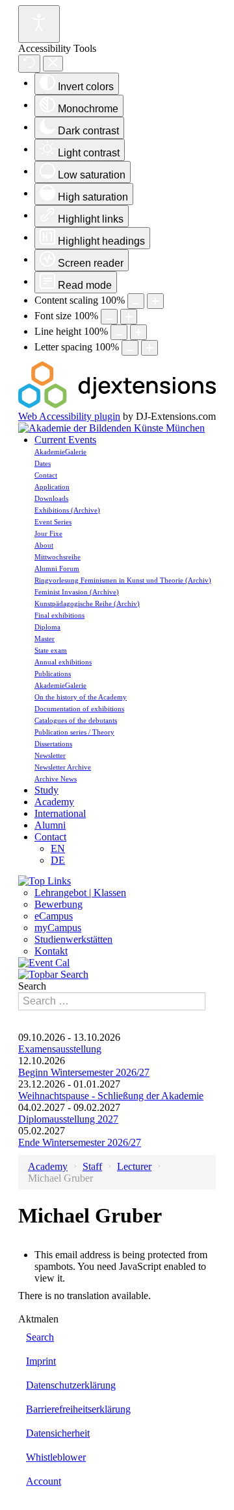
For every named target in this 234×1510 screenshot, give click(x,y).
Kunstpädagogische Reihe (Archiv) (87, 603)
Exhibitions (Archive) (67, 510)
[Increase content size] (155, 301)
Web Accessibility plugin (69, 416)
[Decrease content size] (135, 301)
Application (52, 487)
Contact (45, 475)
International (60, 813)
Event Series (53, 522)
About (43, 545)
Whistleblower (56, 1457)
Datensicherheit (58, 1433)
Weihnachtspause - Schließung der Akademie (110, 1095)
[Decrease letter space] (130, 348)
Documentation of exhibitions (79, 708)
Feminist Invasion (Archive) (76, 592)
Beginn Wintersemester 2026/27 (84, 1072)
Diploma (47, 627)
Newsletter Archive (62, 767)
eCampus (53, 915)
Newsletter (50, 755)
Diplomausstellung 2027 (68, 1119)
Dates (42, 463)
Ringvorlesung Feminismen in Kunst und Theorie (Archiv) (122, 580)
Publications (52, 673)
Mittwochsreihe (57, 557)
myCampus (57, 927)
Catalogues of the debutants (75, 720)
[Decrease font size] (109, 316)
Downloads (51, 498)
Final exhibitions (59, 615)
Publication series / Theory (74, 732)
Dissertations (53, 744)
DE (58, 860)
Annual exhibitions (63, 662)
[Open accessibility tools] (39, 24)
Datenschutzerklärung (71, 1385)
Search (32, 986)
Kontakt (51, 950)
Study (46, 790)
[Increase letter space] (149, 348)
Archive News (55, 779)
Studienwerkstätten (73, 939)
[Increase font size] (128, 316)
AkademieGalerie (60, 452)
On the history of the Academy (80, 697)
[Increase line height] (138, 332)
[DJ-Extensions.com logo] (117, 404)
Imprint (41, 1361)
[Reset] (29, 64)
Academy (54, 801)
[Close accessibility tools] (53, 64)
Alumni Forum (56, 568)
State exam (50, 650)
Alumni (50, 825)
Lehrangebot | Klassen (80, 892)
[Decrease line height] (118, 332)
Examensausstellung (59, 1048)
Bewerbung (58, 904)
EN (58, 848)
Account (43, 1481)
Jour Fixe (48, 533)
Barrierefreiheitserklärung (78, 1409)
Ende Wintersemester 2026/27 (79, 1142)
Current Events (65, 439)
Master (44, 638)
